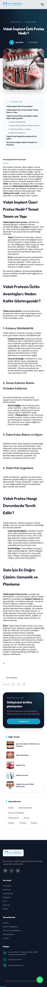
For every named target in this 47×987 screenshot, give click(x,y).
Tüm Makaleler (10, 677)
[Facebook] (11, 870)
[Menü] (42, 4)
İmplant (11, 808)
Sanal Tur (6, 905)
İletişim (5, 909)
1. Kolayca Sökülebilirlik (17, 122)
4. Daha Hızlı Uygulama (16, 133)
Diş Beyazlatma (13, 818)
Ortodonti (22, 823)
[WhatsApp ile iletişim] (39, 979)
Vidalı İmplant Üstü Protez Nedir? (19, 106)
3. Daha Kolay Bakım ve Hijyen (19, 129)
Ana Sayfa (16, 22)
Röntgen (11, 823)
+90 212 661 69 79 (14, 959)
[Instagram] (5, 870)
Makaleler (30, 22)
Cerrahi (26, 818)
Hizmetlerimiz (8, 893)
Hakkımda (6, 890)
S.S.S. (5, 901)
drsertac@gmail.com (16, 965)
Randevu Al (23, 721)
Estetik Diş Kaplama (25, 808)
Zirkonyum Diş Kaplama (16, 813)
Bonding (34, 823)
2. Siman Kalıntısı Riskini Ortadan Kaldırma (24, 125)
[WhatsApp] (17, 870)
